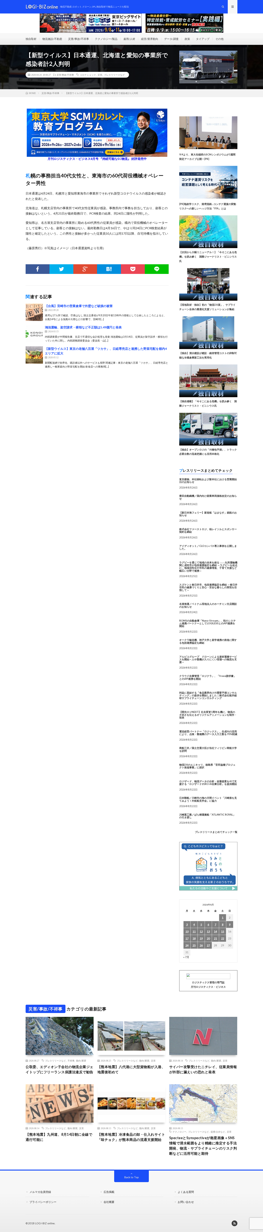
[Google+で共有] (85, 269)
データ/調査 (171, 38)
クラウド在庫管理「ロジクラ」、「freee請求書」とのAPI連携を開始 (207, 677)
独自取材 (31, 38)
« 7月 (186, 957)
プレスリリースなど (114, 75)
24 (186, 945)
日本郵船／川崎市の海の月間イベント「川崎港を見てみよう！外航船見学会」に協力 (208, 799)
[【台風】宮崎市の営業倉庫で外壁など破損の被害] (34, 312)
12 (201, 931)
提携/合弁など (218, 1131)
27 (208, 945)
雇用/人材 (129, 38)
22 (222, 938)
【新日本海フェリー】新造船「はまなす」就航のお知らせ (208, 514)
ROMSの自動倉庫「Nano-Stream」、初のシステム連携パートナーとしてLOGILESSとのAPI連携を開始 (207, 623)
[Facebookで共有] (37, 269)
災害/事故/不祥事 (78, 38)
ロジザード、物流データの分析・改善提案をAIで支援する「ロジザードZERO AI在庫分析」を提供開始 (208, 783)
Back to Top (131, 1177)
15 (222, 931)
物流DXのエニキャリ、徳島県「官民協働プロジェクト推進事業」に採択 (207, 766)
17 (186, 938)
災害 (100, 75)
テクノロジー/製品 (106, 38)
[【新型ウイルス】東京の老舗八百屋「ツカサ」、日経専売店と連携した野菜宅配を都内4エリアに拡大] (34, 355)
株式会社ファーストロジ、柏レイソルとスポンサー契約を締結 (208, 530)
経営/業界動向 (149, 38)
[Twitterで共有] (61, 269)
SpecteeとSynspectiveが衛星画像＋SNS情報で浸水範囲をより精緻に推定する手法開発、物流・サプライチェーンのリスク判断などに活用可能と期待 (203, 1146)
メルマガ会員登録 (40, 1191)
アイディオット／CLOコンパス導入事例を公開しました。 (208, 547)
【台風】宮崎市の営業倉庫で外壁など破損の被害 (79, 306)
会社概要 (109, 1201)
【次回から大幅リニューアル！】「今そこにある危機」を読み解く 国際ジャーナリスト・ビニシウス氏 (208, 257)
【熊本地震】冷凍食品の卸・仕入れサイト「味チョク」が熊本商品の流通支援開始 (131, 1137)
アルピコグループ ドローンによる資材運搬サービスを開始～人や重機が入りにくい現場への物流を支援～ (208, 659)
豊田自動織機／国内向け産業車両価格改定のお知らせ (208, 497)
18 (194, 938)
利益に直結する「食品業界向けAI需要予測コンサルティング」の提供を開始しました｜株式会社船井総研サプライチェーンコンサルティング (208, 695)
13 (208, 931)
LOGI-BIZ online (45, 1223)
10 (186, 931)
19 (201, 938)
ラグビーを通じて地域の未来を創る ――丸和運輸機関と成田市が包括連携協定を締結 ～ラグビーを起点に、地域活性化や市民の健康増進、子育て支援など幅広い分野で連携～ (208, 566)
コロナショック (88, 75)
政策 (187, 38)
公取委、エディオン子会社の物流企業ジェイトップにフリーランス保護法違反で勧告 (59, 1069)
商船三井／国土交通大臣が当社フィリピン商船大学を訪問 (208, 749)
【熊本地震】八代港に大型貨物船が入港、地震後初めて (131, 1069)
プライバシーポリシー (42, 1201)
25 (194, 945)
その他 (219, 38)
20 (208, 938)
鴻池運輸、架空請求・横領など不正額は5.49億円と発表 (83, 327)
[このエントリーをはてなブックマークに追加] (109, 269)
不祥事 (71, 1060)
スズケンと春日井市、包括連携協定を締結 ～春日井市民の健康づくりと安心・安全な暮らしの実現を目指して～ (208, 587)
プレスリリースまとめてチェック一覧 (216, 831)
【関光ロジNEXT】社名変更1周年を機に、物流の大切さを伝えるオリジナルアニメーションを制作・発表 (208, 714)
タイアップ (202, 38)
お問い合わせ (186, 1201)
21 (215, 938)
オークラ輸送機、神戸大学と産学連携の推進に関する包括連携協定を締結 (208, 641)
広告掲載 (109, 1191)
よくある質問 (186, 1191)
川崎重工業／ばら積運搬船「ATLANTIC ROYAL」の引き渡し (207, 816)
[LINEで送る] (157, 269)
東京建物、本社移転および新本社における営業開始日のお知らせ (208, 480)
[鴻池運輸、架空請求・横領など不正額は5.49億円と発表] (34, 333)
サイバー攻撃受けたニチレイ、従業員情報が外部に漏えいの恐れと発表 (203, 1069)
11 (194, 931)
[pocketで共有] (133, 269)
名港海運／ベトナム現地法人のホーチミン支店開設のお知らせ (208, 605)
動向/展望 (81, 1060)
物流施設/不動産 (52, 38)
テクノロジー (179, 1131)
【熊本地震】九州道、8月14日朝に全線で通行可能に (59, 1137)
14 (215, 931)
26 (201, 945)
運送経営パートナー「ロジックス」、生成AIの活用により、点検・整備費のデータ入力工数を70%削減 (208, 733)
